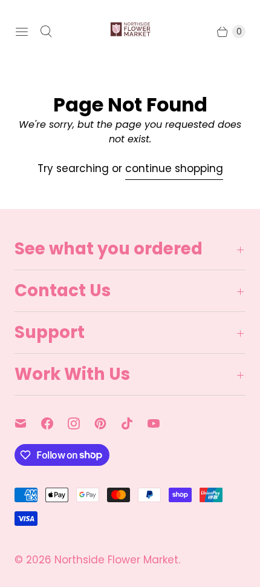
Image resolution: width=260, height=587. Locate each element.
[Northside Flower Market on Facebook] (54, 423)
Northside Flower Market (116, 559)
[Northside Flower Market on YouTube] (161, 423)
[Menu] (22, 31)
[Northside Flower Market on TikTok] (134, 423)
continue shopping (174, 168)
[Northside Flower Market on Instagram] (81, 423)
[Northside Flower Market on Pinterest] (107, 423)
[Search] (46, 31)
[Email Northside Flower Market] (28, 423)
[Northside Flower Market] (130, 31)
